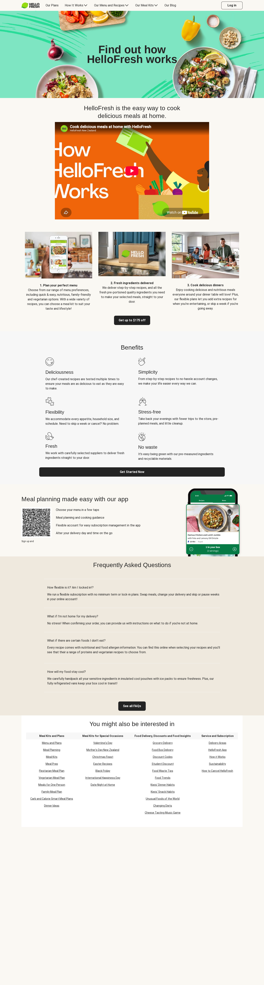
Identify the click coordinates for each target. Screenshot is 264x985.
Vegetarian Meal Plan (52, 777)
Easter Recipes (102, 763)
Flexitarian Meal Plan (51, 770)
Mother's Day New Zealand (102, 749)
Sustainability (217, 763)
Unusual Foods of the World (163, 798)
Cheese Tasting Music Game (163, 812)
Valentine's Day (102, 742)
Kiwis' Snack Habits (163, 791)
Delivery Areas (217, 742)
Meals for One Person (51, 784)
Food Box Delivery (162, 749)
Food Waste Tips (162, 770)
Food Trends (162, 777)
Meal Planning (51, 749)
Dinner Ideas (51, 805)
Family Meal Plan (52, 791)
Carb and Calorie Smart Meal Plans (51, 798)
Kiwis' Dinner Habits (163, 784)
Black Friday (102, 770)
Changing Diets (162, 805)
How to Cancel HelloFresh (217, 770)
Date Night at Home (103, 784)
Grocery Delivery (163, 742)
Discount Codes (163, 756)
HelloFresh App (217, 749)
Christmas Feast (102, 756)
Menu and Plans (52, 742)
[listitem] (58, 268)
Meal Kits (51, 756)
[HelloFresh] (30, 5)
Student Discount (163, 763)
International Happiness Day (102, 777)
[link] (132, 706)
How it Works (217, 756)
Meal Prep (52, 763)
